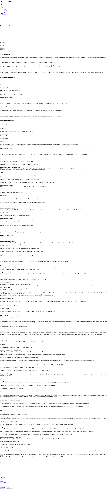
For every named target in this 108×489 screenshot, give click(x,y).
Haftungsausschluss (3, 482)
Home (1, 41)
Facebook (3, 477)
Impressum (1, 481)
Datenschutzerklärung (3, 488)
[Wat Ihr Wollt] (4, 487)
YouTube (3, 478)
